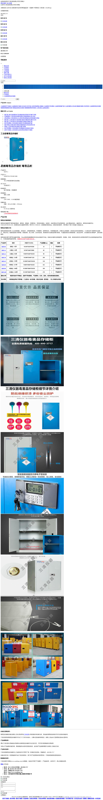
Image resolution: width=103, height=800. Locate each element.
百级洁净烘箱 (33, 798)
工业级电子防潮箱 (49, 106)
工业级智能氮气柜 (59, 106)
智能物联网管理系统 (30, 107)
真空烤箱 (12, 798)
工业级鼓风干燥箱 (16, 106)
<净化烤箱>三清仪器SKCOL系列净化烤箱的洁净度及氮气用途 (21, 118)
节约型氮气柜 (69, 798)
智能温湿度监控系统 (18, 107)
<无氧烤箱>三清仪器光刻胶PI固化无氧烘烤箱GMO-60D (19, 116)
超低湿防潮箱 (51, 798)
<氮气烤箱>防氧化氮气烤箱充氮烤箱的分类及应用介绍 (19, 124)
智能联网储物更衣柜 (6, 107)
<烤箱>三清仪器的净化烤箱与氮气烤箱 (15, 126)
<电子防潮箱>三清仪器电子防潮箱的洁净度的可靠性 (19, 128)
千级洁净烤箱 (42, 798)
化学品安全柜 (78, 798)
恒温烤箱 (25, 798)
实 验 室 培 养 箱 (26, 106)
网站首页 (6, 66)
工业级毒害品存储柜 (9, 96)
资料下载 (6, 72)
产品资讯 (6, 69)
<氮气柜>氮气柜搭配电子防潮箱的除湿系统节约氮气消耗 (20, 114)
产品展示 (6, 67)
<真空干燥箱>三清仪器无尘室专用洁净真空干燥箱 (18, 130)
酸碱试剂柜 (91, 798)
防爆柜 (85, 798)
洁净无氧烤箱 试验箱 (37, 106)
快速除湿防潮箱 (60, 798)
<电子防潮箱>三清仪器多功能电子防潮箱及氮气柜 (18, 123)
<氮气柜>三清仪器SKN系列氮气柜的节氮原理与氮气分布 (20, 119)
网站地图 (3, 3)
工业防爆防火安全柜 (71, 106)
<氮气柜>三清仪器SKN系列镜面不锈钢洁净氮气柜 (18, 121)
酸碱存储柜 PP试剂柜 (83, 106)
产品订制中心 (8, 74)
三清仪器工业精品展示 (42, 107)
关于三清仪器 (8, 76)
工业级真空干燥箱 (6, 106)
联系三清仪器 (8, 77)
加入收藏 (9, 3)
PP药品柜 (98, 798)
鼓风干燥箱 (19, 798)
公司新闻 (6, 71)
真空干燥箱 (5, 798)
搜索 (17, 99)
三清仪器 (26, 734)
